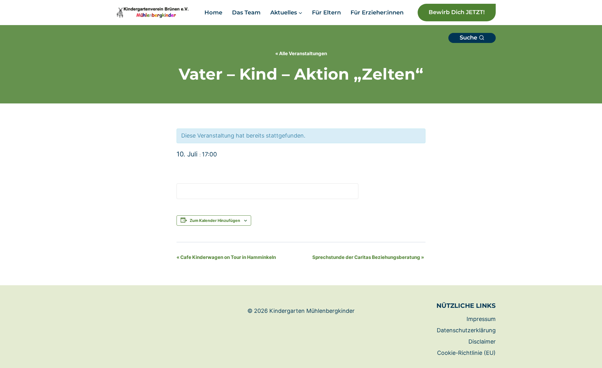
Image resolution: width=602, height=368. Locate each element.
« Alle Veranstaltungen (301, 53)
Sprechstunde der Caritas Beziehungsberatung (368, 257)
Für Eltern (326, 12)
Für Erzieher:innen (377, 12)
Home (213, 12)
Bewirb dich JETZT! (457, 12)
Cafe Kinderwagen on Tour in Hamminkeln (226, 257)
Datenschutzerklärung (466, 330)
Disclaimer (482, 341)
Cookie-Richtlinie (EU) (466, 353)
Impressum (481, 319)
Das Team (246, 12)
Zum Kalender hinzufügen (215, 220)
